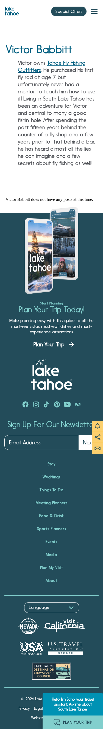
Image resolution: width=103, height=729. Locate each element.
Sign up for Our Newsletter (51, 424)
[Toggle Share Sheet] (97, 437)
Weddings (51, 477)
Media (51, 554)
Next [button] (88, 442)
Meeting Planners (52, 503)
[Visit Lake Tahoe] (11, 10)
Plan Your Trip (49, 344)
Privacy (24, 708)
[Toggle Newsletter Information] (97, 448)
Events (51, 541)
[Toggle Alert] (97, 426)
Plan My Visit (51, 567)
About (51, 580)
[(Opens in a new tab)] (25, 405)
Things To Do (51, 490)
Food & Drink (51, 516)
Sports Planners (51, 528)
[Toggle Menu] (94, 11)
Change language (20, 616)
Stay (51, 464)
